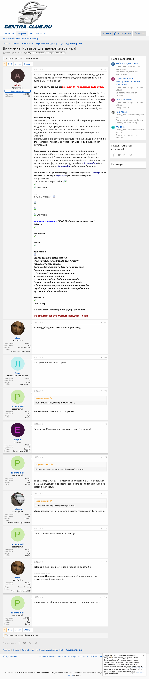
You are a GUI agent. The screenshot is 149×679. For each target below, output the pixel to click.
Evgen (17, 439)
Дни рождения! (124, 99)
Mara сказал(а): (42, 398)
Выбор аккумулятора (127, 63)
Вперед (27, 64)
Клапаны (120, 126)
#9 (105, 562)
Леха (17, 373)
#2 (105, 322)
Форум (22, 33)
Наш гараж (121, 111)
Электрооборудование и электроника (127, 73)
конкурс (50, 52)
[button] (44, 33)
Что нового (36, 33)
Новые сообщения (11, 38)
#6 (105, 457)
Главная (9, 33)
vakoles (17, 509)
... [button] (15, 64)
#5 (105, 424)
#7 (105, 493)
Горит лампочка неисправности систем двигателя (128, 81)
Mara (17, 337)
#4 (105, 391)
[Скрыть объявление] (143, 655)
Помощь (94, 656)
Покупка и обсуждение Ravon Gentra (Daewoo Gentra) (129, 121)
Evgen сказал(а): (43, 464)
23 (19, 64)
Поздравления (122, 107)
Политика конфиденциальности (73, 656)
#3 (105, 358)
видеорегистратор (36, 52)
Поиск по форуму (30, 38)
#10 (105, 597)
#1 (105, 69)
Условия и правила (47, 656)
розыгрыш (60, 52)
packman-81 (17, 406)
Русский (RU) (11, 656)
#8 (105, 528)
